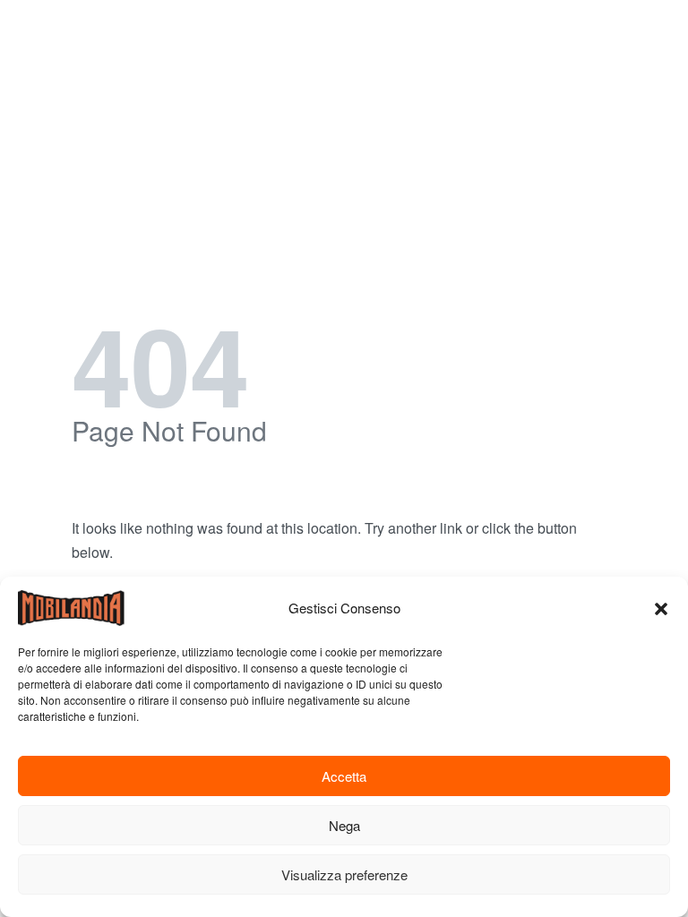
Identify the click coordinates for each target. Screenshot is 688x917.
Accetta (344, 776)
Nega (344, 825)
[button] (661, 608)
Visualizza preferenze (344, 874)
